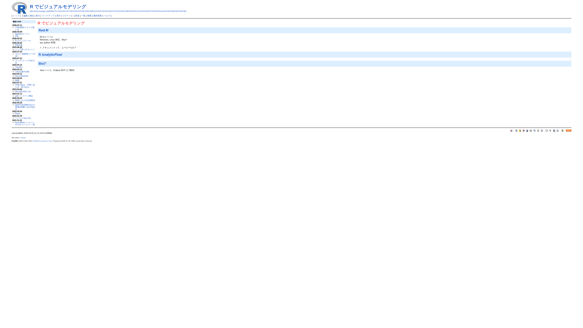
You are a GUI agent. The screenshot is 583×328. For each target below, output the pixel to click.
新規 (77, 15)
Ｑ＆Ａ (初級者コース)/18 (25, 55)
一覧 (83, 15)
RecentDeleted (21, 76)
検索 (89, 15)
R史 (17, 36)
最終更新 (97, 15)
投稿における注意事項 (25, 100)
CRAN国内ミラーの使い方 (24, 28)
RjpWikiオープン (22, 34)
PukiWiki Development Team (42, 141)
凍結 (32, 15)
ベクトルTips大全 (23, 118)
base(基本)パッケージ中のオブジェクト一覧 (25, 123)
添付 (58, 15)
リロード (66, 15)
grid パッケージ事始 (24, 96)
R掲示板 (18, 45)
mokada (23, 137)
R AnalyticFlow (50, 54)
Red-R (43, 30)
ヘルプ (107, 15)
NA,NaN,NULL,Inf (23, 91)
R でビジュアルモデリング (58, 6)
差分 (38, 15)
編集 (26, 15)
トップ (16, 15)
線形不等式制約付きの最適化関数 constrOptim (25, 107)
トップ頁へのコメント (25, 49)
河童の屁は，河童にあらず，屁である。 (25, 86)
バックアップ (48, 15)
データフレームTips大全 (25, 61)
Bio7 (42, 63)
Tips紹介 (19, 67)
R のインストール (23, 40)
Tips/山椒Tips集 (22, 71)
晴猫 (17, 80)
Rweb (17, 113)
